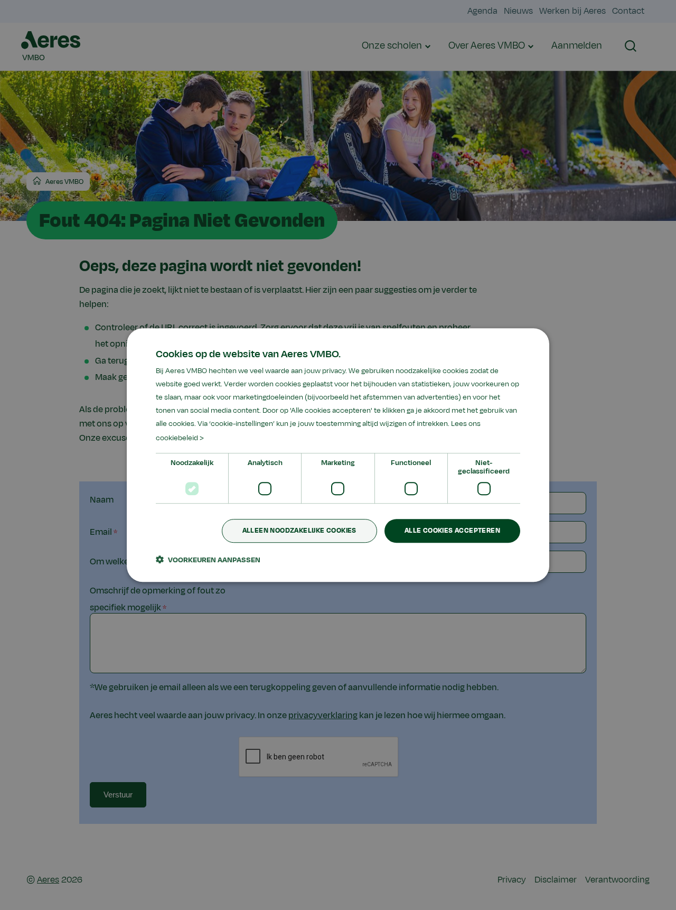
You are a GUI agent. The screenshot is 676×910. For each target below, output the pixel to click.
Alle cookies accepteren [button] (452, 530)
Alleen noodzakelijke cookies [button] (299, 530)
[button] (208, 559)
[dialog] (338, 455)
